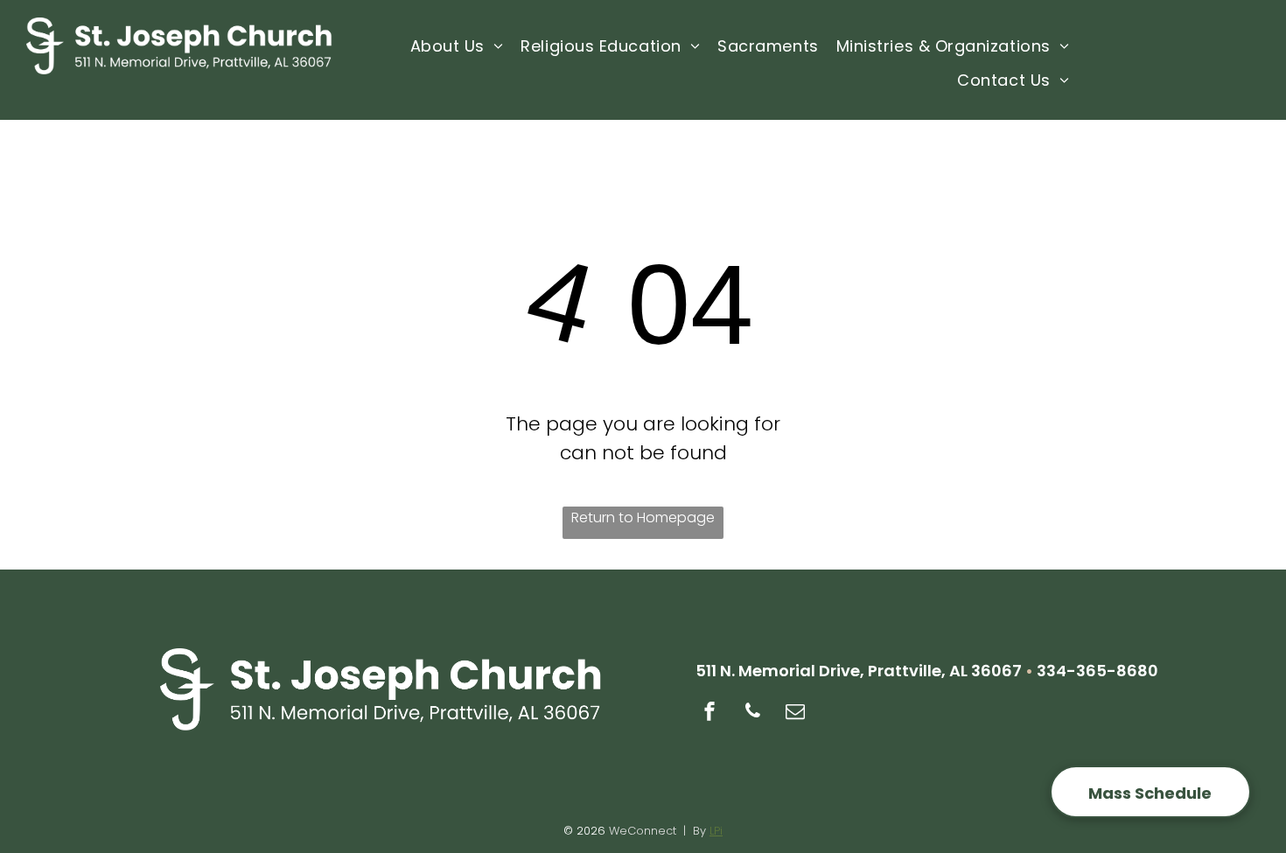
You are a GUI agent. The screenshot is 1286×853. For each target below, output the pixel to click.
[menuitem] (457, 46)
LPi (716, 830)
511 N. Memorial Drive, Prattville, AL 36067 (858, 671)
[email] (795, 713)
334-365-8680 (1097, 671)
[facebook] (709, 713)
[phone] (752, 713)
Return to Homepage (643, 517)
